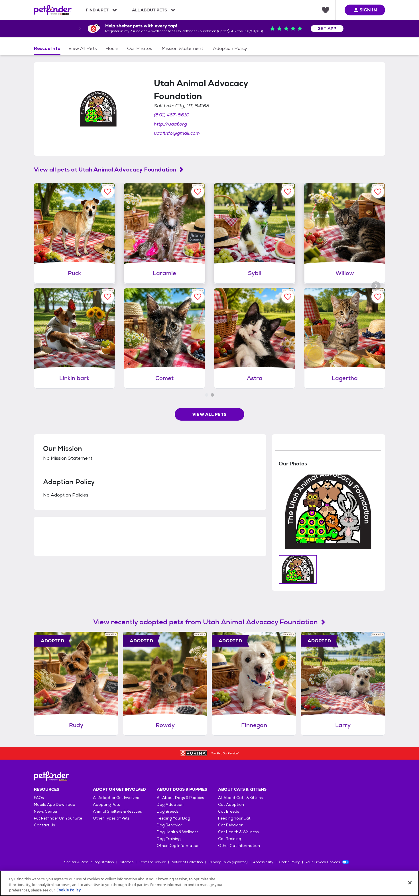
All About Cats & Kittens (240, 797)
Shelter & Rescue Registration (89, 862)
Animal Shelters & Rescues (117, 811)
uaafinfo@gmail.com (177, 133)
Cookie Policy (289, 862)
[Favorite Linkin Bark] (107, 296)
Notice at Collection (187, 862)
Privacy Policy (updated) (228, 862)
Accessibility (263, 862)
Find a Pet (97, 10)
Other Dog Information (178, 845)
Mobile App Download (54, 804)
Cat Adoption (231, 804)
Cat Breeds (228, 811)
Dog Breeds (168, 811)
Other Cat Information (239, 845)
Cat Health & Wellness (238, 832)
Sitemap (126, 862)
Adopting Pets (106, 804)
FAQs (39, 797)
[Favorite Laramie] (197, 191)
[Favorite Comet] (197, 296)
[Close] (410, 882)
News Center (46, 811)
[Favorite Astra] (287, 296)
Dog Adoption (170, 804)
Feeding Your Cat (234, 818)
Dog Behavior (169, 825)
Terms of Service (152, 862)
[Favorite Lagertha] (378, 296)
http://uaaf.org (170, 124)
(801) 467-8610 (171, 115)
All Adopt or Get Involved (116, 797)
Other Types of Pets (111, 818)
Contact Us (44, 825)
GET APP (327, 28)
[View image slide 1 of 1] (298, 569)
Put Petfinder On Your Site (58, 818)
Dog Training (169, 838)
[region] (209, 883)
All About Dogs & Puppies (180, 797)
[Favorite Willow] (378, 191)
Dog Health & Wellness (177, 832)
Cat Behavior (230, 825)
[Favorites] (325, 10)
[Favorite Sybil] (287, 191)
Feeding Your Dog (173, 818)
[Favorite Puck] (107, 191)
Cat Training (229, 838)
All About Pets (149, 10)
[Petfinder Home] (53, 10)
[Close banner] (80, 28)
